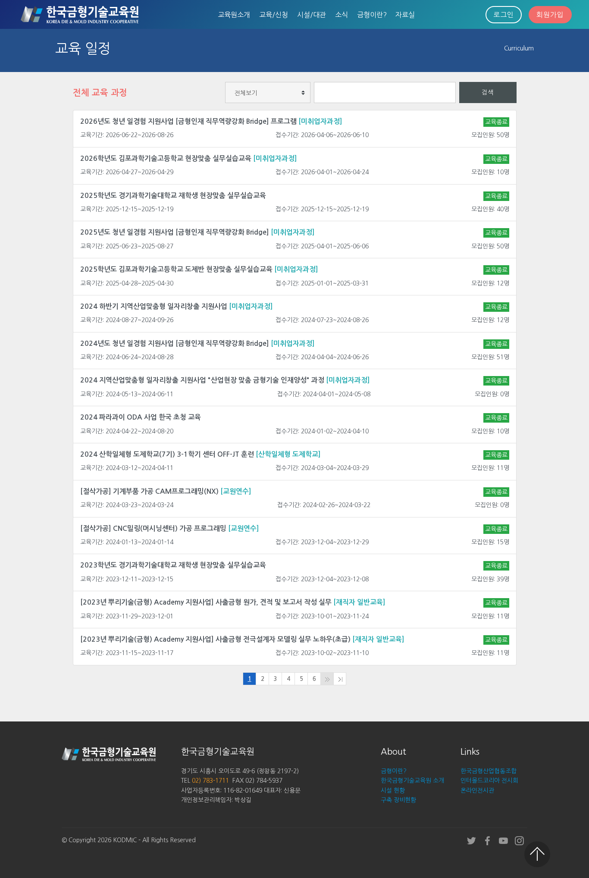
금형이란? (372, 14)
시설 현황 (393, 790)
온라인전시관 (477, 790)
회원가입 (550, 14)
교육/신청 (273, 14)
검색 (488, 92)
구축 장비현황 (398, 800)
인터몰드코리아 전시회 (489, 781)
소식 (341, 14)
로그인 (503, 14)
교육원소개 (234, 14)
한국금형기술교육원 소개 (412, 781)
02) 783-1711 (210, 781)
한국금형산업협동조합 (489, 771)
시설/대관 (311, 14)
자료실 (405, 14)
